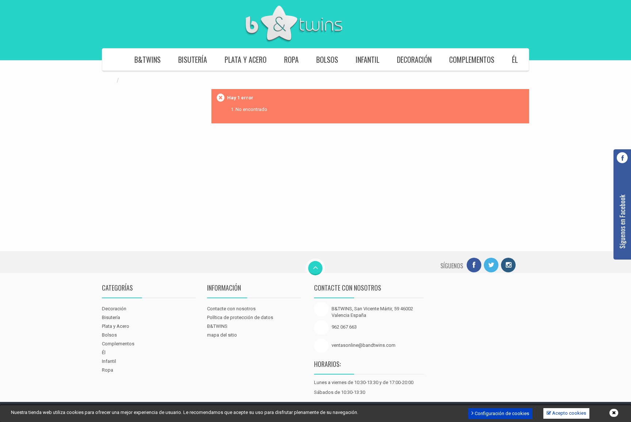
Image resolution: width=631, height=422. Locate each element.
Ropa (291, 59)
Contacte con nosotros (231, 308)
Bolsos (327, 59)
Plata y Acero (246, 59)
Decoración (414, 59)
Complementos (471, 59)
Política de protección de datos (240, 317)
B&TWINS (147, 59)
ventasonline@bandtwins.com (363, 345)
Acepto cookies (568, 413)
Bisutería (192, 59)
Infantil (367, 59)
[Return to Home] (109, 80)
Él (515, 59)
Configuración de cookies (501, 413)
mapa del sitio (222, 335)
